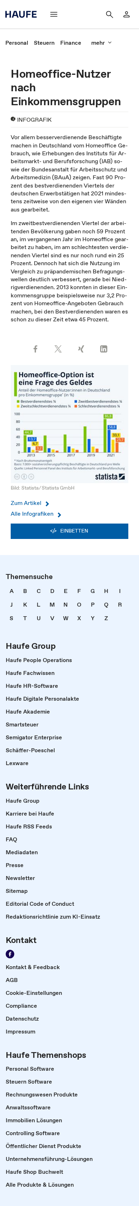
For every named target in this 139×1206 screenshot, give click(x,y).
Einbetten (74, 530)
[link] (16, 42)
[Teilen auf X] (58, 348)
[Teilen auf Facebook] (35, 348)
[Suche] (109, 14)
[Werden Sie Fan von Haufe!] (10, 954)
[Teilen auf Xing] (80, 348)
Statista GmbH (58, 487)
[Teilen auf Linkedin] (103, 348)
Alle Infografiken (32, 513)
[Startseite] (23, 14)
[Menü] (54, 14)
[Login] (126, 14)
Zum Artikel (26, 503)
